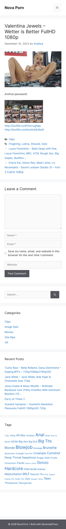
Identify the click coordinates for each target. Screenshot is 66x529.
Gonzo (43, 462)
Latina (25, 143)
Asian (47, 435)
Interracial (30, 469)
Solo (44, 143)
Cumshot (53, 453)
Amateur (30, 435)
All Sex (20, 435)
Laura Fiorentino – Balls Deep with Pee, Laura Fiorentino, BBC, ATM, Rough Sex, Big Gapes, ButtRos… (32, 153)
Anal (39, 434)
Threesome (11, 482)
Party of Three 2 (15, 399)
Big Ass (23, 441)
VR (6, 342)
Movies (9, 332)
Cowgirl (20, 453)
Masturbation (13, 474)
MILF (26, 474)
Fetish (33, 463)
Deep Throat (13, 457)
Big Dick (33, 441)
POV (12, 479)
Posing (7, 479)
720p (7, 436)
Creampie (39, 453)
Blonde (10, 448)
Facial (20, 462)
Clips (12, 139)
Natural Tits (37, 474)
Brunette (50, 448)
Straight (34, 479)
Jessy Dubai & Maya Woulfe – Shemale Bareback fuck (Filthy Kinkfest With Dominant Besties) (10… (32, 389)
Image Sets (11, 326)
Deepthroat (29, 457)
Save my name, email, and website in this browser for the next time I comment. (33, 253)
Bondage (37, 448)
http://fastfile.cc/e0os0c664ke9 (24, 129)
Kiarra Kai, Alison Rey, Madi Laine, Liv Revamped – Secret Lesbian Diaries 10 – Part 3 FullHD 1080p (32, 167)
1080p (13, 435)
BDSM (14, 441)
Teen (47, 478)
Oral (46, 474)
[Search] (54, 294)
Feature (28, 463)
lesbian (41, 469)
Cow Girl (29, 453)
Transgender (25, 483)
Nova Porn (14, 7)
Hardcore (14, 468)
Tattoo (40, 479)
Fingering (14, 143)
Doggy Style (43, 457)
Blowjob (24, 447)
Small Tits (19, 479)
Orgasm (52, 474)
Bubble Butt (10, 453)
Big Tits (45, 441)
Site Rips (10, 337)
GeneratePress (50, 524)
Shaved (35, 143)
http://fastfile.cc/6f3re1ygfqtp (23, 125)
